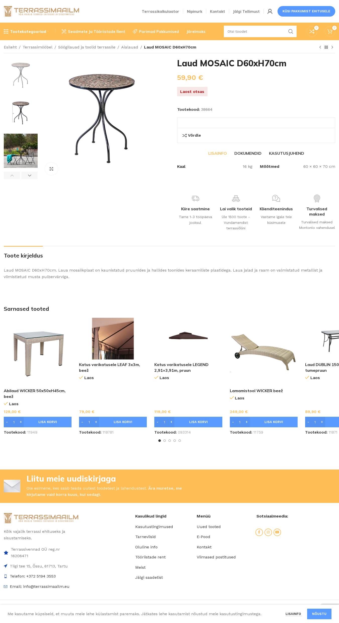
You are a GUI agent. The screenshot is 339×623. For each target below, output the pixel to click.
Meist (140, 567)
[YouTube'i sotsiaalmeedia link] (277, 532)
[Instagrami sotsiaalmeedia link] (268, 532)
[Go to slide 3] (169, 440)
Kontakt (204, 547)
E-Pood (203, 536)
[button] (12, 175)
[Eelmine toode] (320, 47)
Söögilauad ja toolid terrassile (86, 47)
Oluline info (146, 547)
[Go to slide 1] (159, 440)
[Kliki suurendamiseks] (51, 169)
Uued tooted (209, 526)
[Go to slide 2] (164, 440)
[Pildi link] (41, 517)
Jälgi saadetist (149, 577)
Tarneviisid (145, 536)
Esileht (10, 47)
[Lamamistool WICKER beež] (264, 352)
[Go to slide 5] (179, 440)
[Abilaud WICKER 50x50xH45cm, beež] (38, 352)
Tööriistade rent (150, 557)
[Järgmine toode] (332, 47)
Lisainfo (294, 614)
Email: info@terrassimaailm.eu (40, 586)
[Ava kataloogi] (326, 47)
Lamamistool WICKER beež (256, 390)
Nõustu (319, 614)
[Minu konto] (270, 11)
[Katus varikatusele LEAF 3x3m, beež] (113, 338)
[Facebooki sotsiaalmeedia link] (259, 532)
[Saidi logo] (41, 11)
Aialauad (129, 47)
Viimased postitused (216, 557)
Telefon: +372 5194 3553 (33, 576)
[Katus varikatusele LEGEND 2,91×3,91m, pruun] (188, 338)
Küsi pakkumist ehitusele (306, 11)
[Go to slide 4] (174, 440)
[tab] (217, 153)
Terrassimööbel (37, 47)
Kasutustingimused (154, 526)
